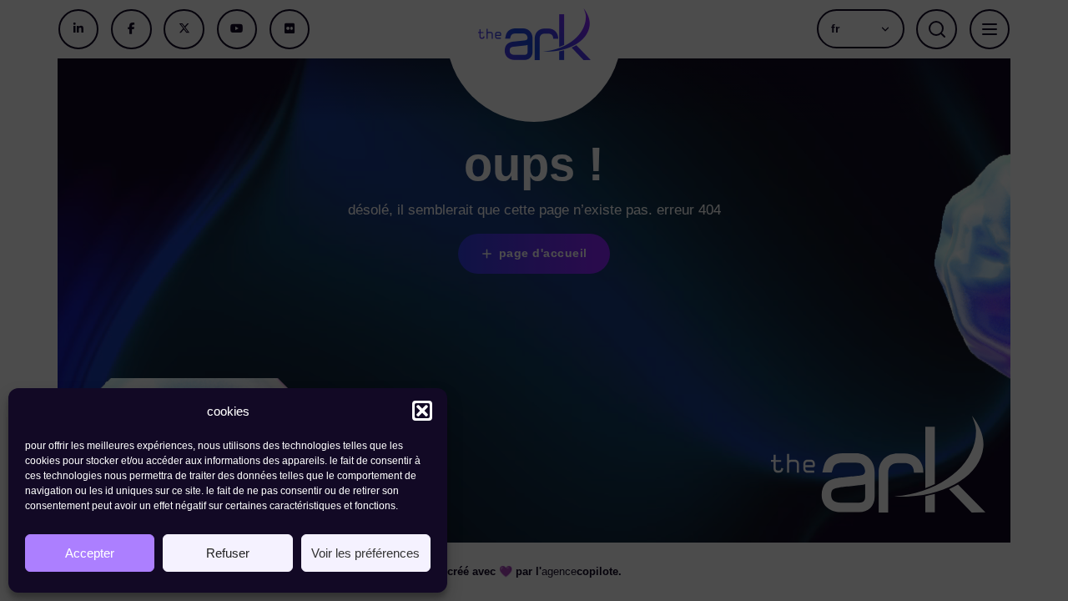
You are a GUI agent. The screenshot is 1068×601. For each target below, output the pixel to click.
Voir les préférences (365, 553)
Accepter (89, 553)
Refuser (227, 553)
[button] (422, 410)
